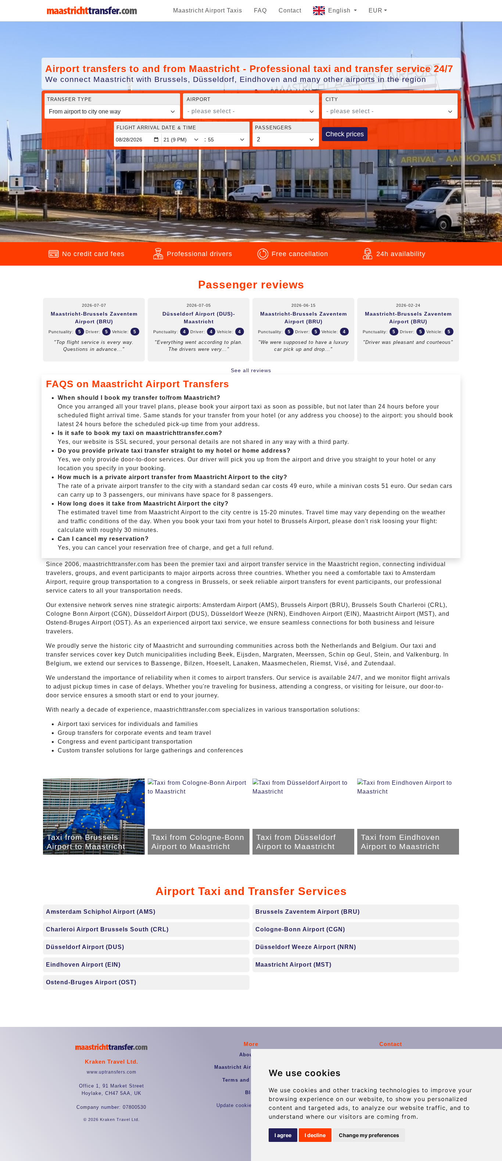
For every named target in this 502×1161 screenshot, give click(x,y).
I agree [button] (283, 1135)
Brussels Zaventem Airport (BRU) (307, 912)
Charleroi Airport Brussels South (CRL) (107, 929)
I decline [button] (315, 1135)
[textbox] (246, 111)
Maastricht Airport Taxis (207, 10)
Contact (290, 10)
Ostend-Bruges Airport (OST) (91, 982)
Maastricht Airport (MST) (293, 964)
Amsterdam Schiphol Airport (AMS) (100, 912)
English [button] (340, 10)
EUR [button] (376, 10)
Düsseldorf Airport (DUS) (85, 947)
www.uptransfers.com (111, 1072)
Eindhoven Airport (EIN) (83, 964)
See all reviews (251, 370)
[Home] (92, 10)
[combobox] (251, 112)
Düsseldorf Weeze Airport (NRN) (305, 947)
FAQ (260, 10)
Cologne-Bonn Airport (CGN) (300, 929)
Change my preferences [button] (369, 1135)
